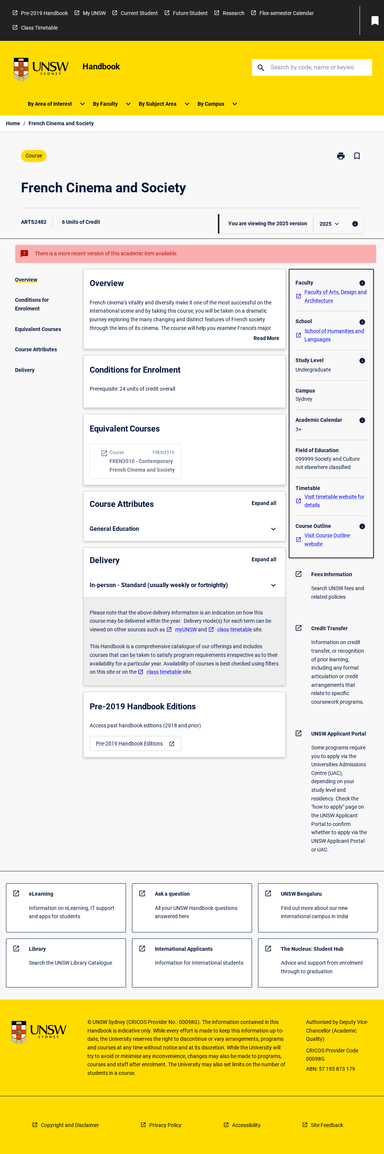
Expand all (264, 503)
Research (233, 13)
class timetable (234, 629)
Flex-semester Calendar (287, 13)
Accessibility (246, 1125)
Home (13, 123)
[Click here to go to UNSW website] (41, 71)
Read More (266, 339)
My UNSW (94, 13)
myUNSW (186, 629)
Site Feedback (327, 1125)
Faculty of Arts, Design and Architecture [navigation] (335, 296)
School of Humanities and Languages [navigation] (334, 335)
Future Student (190, 13)
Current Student (139, 13)
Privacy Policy (165, 1125)
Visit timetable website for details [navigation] (334, 501)
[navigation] (135, 743)
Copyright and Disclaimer (70, 1125)
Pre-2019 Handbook (44, 13)
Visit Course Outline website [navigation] (327, 539)
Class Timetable (39, 28)
